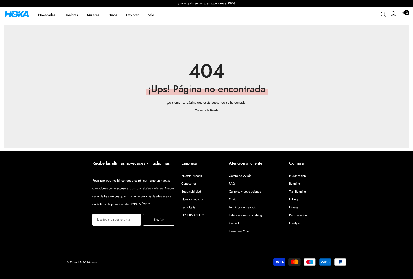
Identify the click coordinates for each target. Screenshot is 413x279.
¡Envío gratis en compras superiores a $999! (145, 3)
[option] (145, 3)
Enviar (158, 219)
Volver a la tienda (206, 110)
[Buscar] (383, 14)
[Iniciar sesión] (394, 14)
